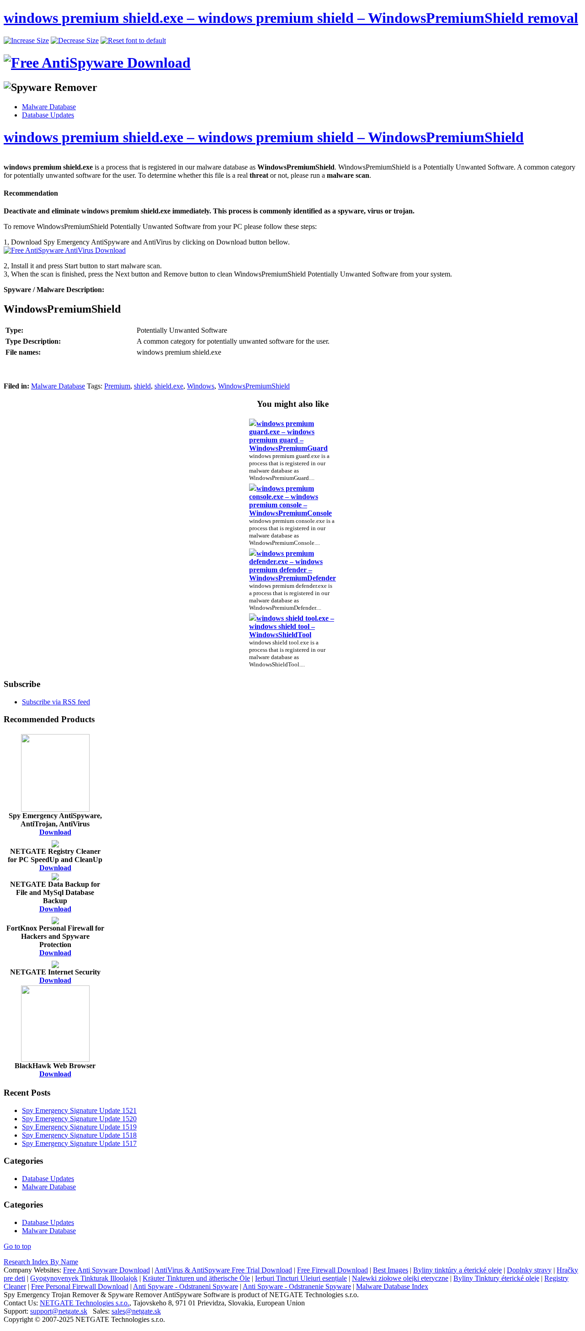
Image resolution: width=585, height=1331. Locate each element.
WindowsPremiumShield (254, 386)
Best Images (390, 1270)
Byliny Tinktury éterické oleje (496, 1278)
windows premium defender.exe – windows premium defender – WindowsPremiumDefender (292, 565)
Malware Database (49, 107)
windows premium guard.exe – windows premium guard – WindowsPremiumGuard (288, 436)
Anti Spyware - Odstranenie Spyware (297, 1286)
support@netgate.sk (58, 1311)
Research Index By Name (41, 1262)
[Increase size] (26, 40)
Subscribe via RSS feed (56, 702)
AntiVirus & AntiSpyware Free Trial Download (223, 1270)
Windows (200, 386)
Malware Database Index (392, 1286)
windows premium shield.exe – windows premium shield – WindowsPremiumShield (264, 137)
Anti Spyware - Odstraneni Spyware (185, 1286)
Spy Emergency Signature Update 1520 (79, 1119)
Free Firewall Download (332, 1270)
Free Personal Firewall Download (79, 1286)
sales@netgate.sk (136, 1311)
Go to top (17, 1246)
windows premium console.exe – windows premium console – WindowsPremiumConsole (290, 500)
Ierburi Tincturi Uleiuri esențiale (301, 1278)
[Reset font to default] (133, 40)
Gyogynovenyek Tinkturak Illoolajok (84, 1278)
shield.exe (168, 386)
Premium (117, 386)
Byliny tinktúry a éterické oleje (457, 1270)
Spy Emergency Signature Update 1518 (79, 1135)
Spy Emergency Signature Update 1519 (79, 1127)
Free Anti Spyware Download (106, 1270)
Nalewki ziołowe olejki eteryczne (400, 1278)
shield (142, 386)
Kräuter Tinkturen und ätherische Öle (196, 1278)
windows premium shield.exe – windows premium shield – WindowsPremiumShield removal (291, 18)
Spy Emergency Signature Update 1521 (79, 1110)
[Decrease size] (75, 40)
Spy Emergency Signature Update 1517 (79, 1143)
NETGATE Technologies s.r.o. (84, 1303)
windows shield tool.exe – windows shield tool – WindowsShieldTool (291, 626)
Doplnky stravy (529, 1270)
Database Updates (48, 115)
